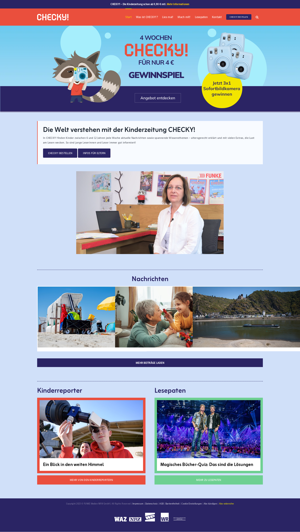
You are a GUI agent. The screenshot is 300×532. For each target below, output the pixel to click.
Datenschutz (151, 503)
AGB (161, 503)
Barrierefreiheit (172, 503)
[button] (257, 16)
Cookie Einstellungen (191, 503)
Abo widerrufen (226, 503)
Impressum (137, 503)
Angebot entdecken (157, 97)
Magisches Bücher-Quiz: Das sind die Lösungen (206, 465)
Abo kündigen (210, 503)
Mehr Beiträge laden (150, 362)
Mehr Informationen (178, 4)
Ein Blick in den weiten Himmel (73, 465)
